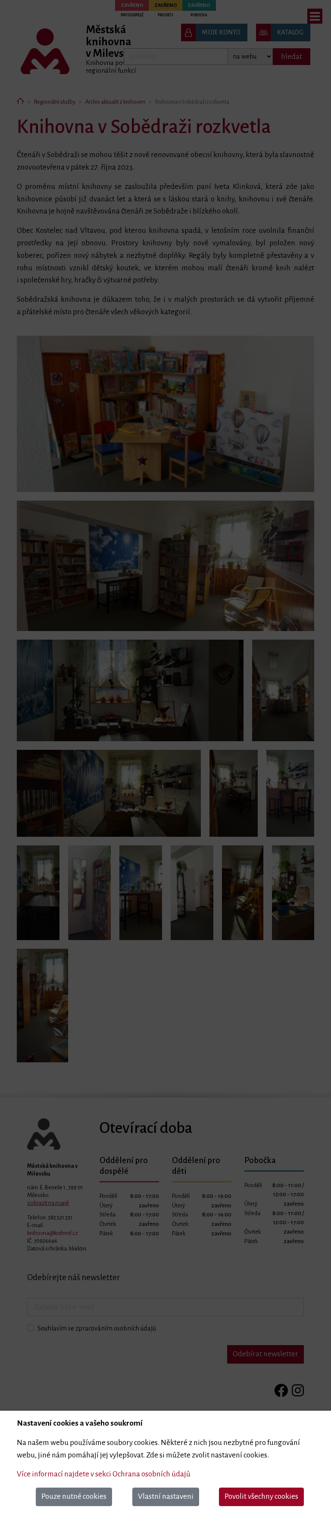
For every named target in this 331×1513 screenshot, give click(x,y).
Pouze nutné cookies (73, 1496)
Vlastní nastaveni (166, 1496)
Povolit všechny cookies (261, 1496)
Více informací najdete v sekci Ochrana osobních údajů (103, 1474)
